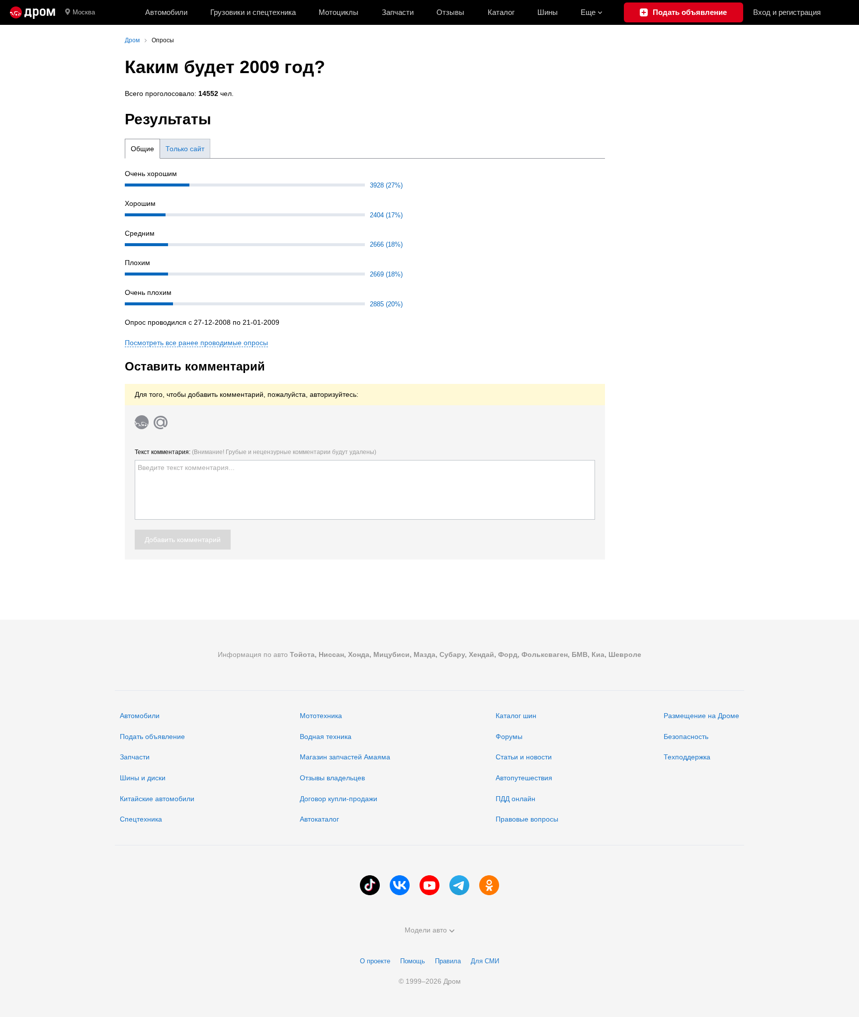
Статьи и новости (524, 757)
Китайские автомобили (157, 799)
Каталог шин (516, 716)
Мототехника (321, 716)
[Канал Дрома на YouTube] (429, 885)
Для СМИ (485, 961)
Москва (84, 12)
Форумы (509, 736)
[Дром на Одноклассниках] (489, 885)
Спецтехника (141, 819)
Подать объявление (152, 736)
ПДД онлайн (515, 799)
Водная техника (325, 736)
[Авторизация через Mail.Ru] (161, 422)
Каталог (501, 12)
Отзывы (450, 12)
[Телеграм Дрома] (459, 885)
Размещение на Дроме (701, 716)
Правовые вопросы (527, 819)
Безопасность (686, 736)
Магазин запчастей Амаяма (345, 757)
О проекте (375, 961)
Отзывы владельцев (332, 778)
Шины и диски (143, 778)
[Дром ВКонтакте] (400, 885)
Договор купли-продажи (338, 799)
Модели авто (426, 930)
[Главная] (32, 12)
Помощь (412, 961)
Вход (787, 12)
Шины (547, 12)
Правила (448, 961)
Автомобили (166, 12)
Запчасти (398, 12)
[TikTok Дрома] (370, 885)
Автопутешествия (524, 778)
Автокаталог (319, 819)
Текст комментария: (255, 452)
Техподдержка (687, 757)
